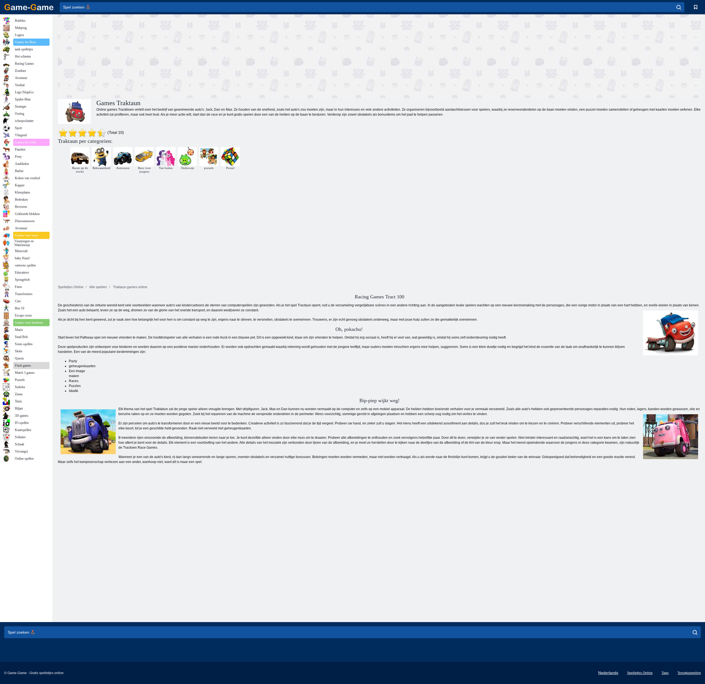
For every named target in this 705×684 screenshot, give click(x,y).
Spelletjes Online (640, 673)
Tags (665, 673)
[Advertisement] (218, 55)
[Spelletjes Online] (29, 7)
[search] (679, 7)
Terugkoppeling (689, 673)
